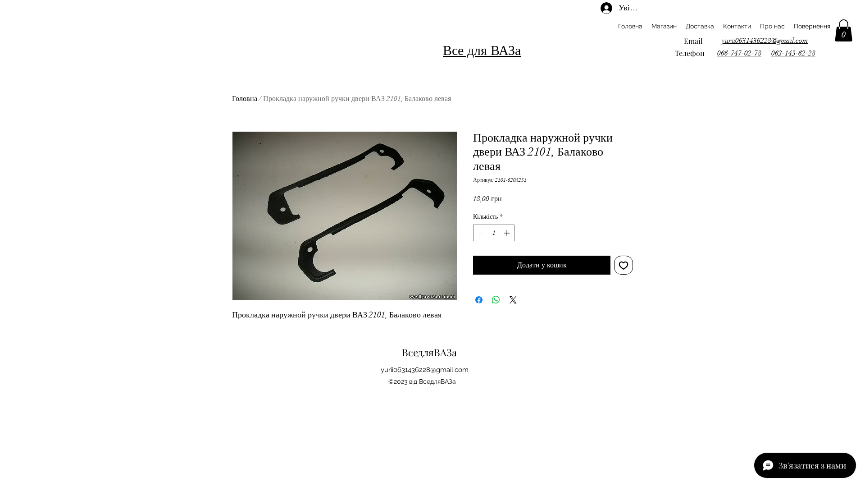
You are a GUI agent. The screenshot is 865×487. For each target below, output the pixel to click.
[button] (843, 30)
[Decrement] (480, 233)
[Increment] (507, 233)
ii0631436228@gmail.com (430, 370)
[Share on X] (513, 299)
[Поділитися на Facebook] (478, 299)
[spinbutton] (494, 233)
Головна (244, 98)
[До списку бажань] (623, 265)
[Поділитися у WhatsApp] (496, 299)
